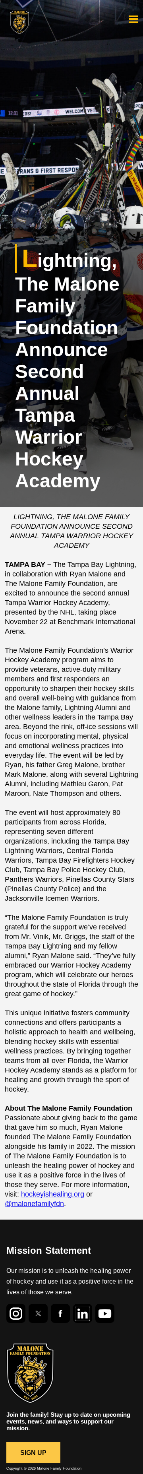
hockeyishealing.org (52, 1194)
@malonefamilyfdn (34, 1204)
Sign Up (33, 1452)
